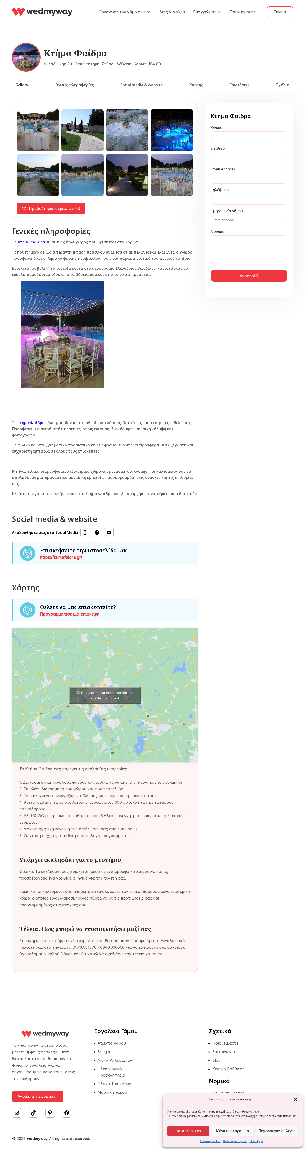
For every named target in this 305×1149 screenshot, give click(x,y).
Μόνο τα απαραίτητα (232, 1131)
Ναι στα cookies (188, 1131)
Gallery (21, 85)
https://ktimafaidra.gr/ (61, 557)
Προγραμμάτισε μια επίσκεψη (69, 614)
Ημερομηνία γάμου (227, 211)
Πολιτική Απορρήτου (235, 1141)
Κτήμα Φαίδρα (31, 242)
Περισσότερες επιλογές (277, 1131)
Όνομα (217, 127)
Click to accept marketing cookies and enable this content (104, 695)
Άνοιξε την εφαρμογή (37, 1096)
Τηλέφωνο (220, 190)
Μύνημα (217, 231)
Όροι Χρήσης (257, 1141)
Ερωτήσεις (239, 85)
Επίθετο (218, 148)
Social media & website (141, 85)
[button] (295, 1099)
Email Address (223, 169)
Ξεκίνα (280, 12)
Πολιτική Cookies (210, 1141)
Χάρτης (196, 85)
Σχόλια (283, 85)
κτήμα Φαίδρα (31, 422)
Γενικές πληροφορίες (74, 85)
